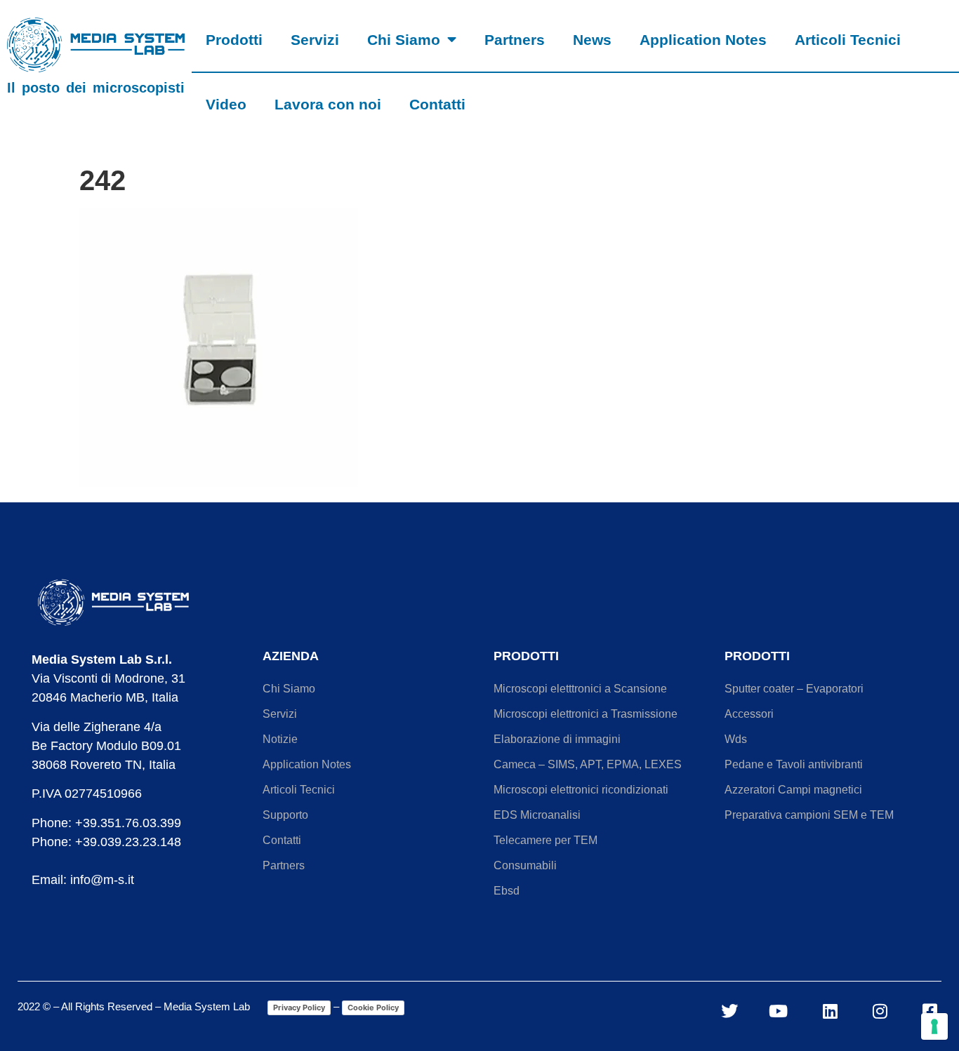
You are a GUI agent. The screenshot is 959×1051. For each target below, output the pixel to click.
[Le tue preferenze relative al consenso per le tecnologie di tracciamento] (934, 1026)
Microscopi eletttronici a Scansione (580, 689)
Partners (514, 40)
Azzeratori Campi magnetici (793, 790)
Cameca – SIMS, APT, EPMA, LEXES (588, 764)
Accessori (749, 714)
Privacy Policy (299, 1007)
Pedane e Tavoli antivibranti (794, 764)
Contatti (437, 104)
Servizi (315, 40)
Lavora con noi (328, 104)
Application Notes (703, 40)
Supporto (285, 815)
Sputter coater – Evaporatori (794, 689)
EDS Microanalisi (537, 815)
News (592, 40)
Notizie (280, 739)
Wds (736, 739)
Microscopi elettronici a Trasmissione (585, 714)
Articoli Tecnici (848, 40)
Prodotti (234, 40)
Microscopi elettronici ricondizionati (581, 790)
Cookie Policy (373, 1007)
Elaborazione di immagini (557, 739)
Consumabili (525, 865)
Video (226, 104)
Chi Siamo (403, 40)
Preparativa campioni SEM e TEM (809, 815)
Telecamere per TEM (545, 840)
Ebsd (507, 891)
